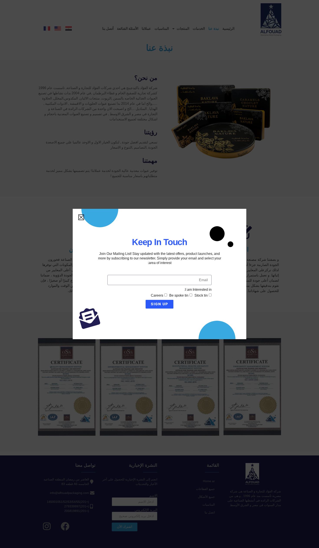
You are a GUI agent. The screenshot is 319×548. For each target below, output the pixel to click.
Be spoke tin (178, 295)
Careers (157, 295)
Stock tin (201, 295)
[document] (159, 274)
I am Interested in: (198, 289)
